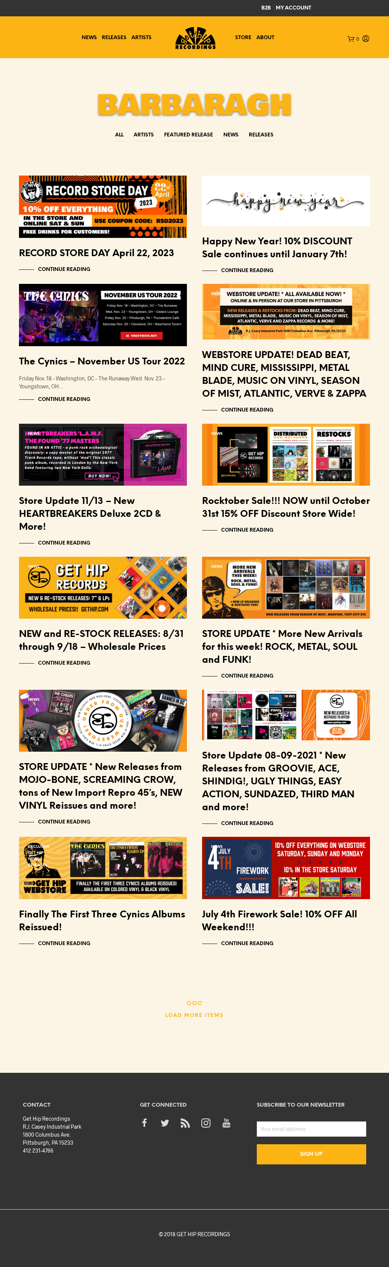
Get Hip (218, 186)
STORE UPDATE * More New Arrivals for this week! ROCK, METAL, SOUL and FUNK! (282, 647)
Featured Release (188, 135)
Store (243, 37)
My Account (293, 8)
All (119, 135)
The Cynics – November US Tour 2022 (102, 362)
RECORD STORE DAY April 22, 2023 (96, 253)
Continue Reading (64, 269)
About (265, 37)
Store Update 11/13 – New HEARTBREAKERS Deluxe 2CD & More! (90, 514)
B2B (266, 8)
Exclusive (38, 847)
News (89, 37)
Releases (114, 37)
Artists (141, 37)
